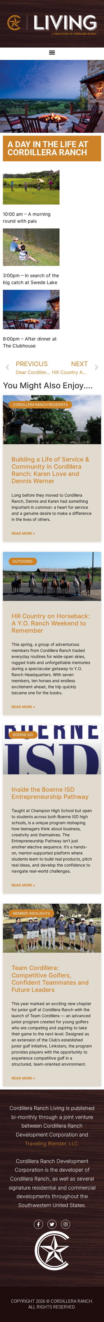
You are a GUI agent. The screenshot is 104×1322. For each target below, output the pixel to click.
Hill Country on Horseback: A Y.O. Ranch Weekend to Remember (51, 623)
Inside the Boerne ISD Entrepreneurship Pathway (50, 793)
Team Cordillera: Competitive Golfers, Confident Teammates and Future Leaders (50, 978)
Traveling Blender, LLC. (52, 1144)
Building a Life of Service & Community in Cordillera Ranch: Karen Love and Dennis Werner (50, 470)
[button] (52, 52)
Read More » (23, 533)
